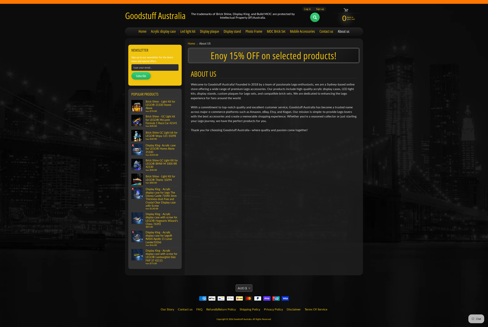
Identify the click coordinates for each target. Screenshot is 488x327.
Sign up (320, 9)
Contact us (326, 31)
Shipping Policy (250, 309)
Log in (307, 9)
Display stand (232, 31)
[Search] (315, 17)
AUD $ (242, 288)
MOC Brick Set (276, 31)
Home (142, 31)
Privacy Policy (273, 309)
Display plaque (209, 31)
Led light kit (187, 31)
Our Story (167, 309)
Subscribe (141, 76)
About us (343, 31)
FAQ (199, 309)
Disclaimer (294, 309)
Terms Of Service (316, 309)
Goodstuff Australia (155, 16)
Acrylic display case (163, 31)
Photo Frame (254, 31)
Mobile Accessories (302, 31)
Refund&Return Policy (221, 309)
